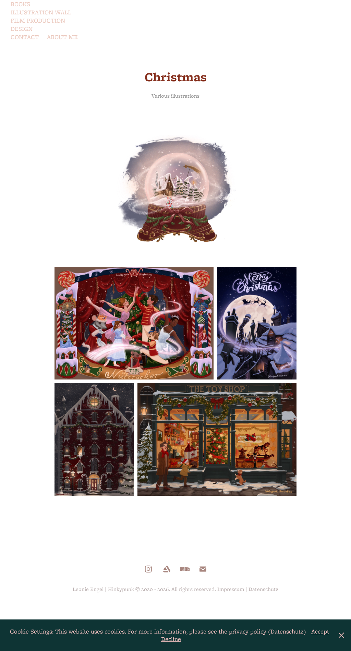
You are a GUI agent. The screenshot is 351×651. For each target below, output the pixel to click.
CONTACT (25, 37)
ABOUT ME (62, 37)
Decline (171, 639)
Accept (320, 631)
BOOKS (20, 4)
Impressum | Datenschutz (248, 589)
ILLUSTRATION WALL (41, 12)
